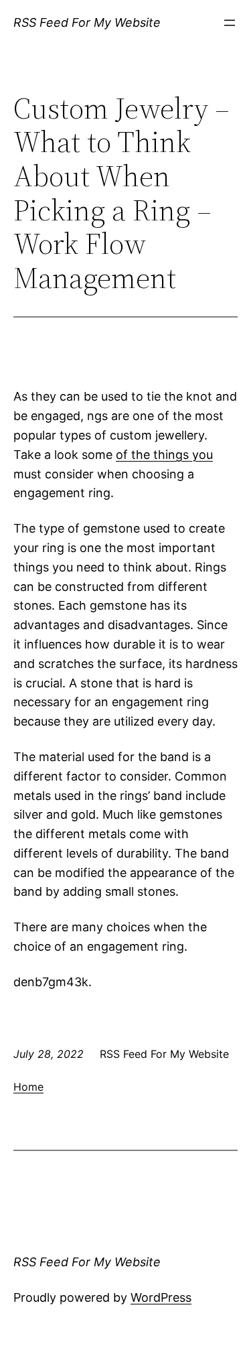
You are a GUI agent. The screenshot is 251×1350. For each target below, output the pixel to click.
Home (28, 1086)
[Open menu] (230, 23)
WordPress (161, 1297)
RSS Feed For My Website (87, 22)
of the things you (164, 455)
